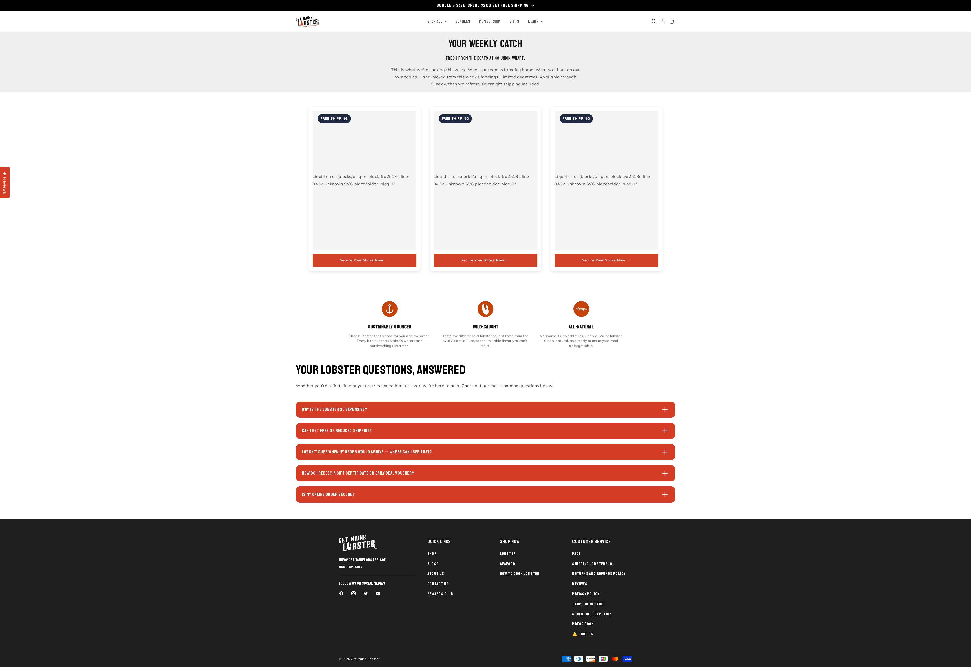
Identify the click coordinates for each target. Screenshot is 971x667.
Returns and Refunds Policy (598, 573)
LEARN (533, 21)
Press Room (583, 624)
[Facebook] (341, 593)
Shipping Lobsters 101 (593, 563)
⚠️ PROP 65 (582, 634)
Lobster (508, 553)
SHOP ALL (435, 21)
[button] (437, 21)
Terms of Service (588, 604)
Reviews (579, 583)
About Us (435, 573)
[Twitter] (365, 593)
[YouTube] (377, 593)
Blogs (433, 563)
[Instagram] (353, 593)
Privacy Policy (585, 593)
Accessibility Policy (591, 614)
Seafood (507, 563)
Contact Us (438, 583)
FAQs (576, 553)
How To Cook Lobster (520, 573)
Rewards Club (440, 593)
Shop (432, 553)
